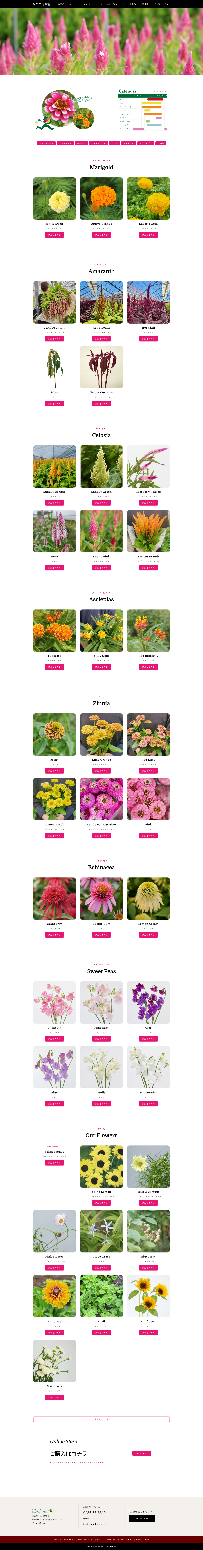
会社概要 (145, 4)
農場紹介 (133, 4)
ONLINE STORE (142, 1519)
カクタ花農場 (41, 4)
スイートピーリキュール (93, 4)
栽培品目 (61, 4)
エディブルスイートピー (116, 4)
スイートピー (74, 4)
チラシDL (156, 4)
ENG (166, 4)
